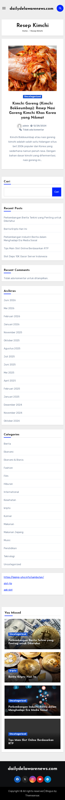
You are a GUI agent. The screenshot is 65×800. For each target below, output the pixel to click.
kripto (7, 508)
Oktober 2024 (12, 420)
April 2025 (10, 380)
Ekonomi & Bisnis (13, 459)
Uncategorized (32, 96)
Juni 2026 (10, 300)
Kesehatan (10, 500)
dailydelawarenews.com (31, 9)
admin (26, 126)
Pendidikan (10, 548)
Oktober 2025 (12, 340)
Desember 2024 (13, 404)
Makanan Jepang (14, 532)
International (11, 492)
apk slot (8, 589)
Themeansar (32, 795)
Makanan (9, 524)
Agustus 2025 (12, 348)
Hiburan (8, 484)
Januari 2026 (12, 324)
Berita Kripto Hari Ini (15, 229)
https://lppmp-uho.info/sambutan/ (24, 577)
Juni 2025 (10, 364)
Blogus (49, 791)
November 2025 (13, 332)
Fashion (8, 467)
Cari (7, 181)
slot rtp (8, 583)
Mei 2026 (9, 308)
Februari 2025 (12, 388)
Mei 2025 (9, 372)
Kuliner (8, 516)
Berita (7, 443)
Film (6, 475)
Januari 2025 (11, 396)
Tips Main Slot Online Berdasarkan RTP (26, 248)
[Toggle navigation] (4, 8)
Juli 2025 (9, 356)
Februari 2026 (12, 316)
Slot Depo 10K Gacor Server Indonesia (25, 256)
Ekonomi (8, 451)
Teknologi (9, 556)
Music (7, 540)
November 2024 (13, 412)
